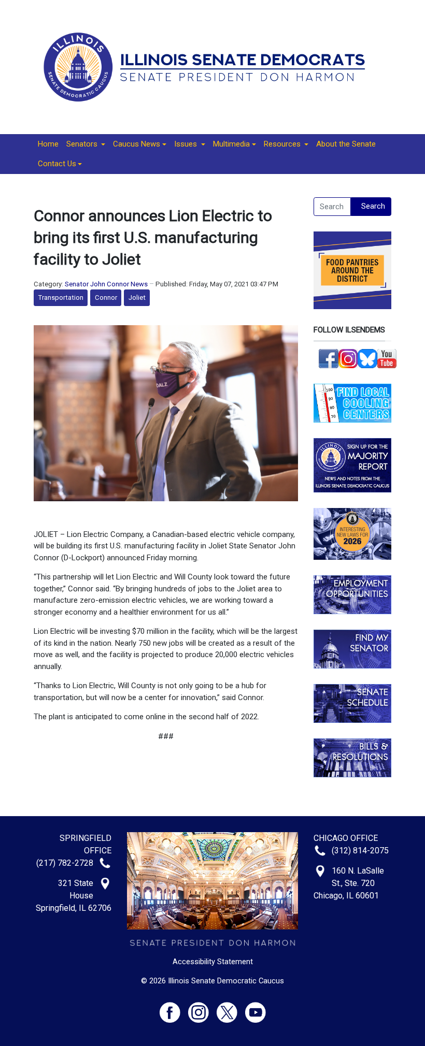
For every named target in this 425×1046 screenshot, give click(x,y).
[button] (85, 144)
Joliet (137, 297)
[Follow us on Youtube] (255, 1008)
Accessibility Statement (213, 961)
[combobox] (332, 206)
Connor (106, 297)
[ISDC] (209, 66)
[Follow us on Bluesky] (367, 357)
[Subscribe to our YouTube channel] (387, 357)
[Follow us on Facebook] (329, 357)
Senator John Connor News (106, 284)
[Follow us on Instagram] (348, 357)
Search (373, 206)
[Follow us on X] (231, 1008)
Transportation (60, 297)
